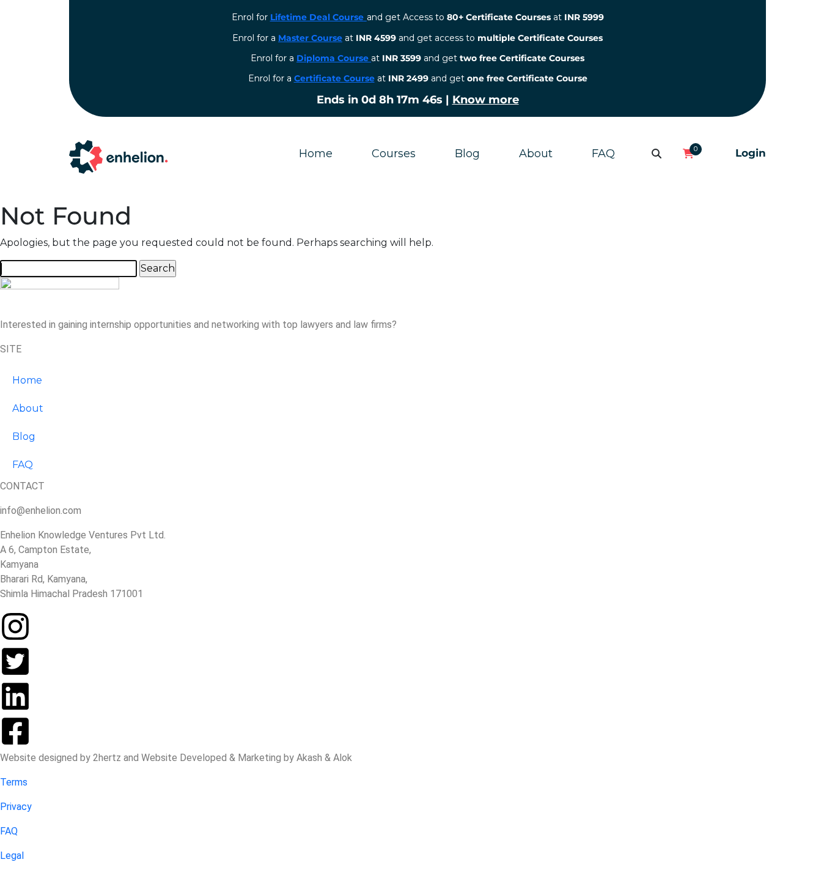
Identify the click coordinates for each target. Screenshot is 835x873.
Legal (12, 855)
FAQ (603, 153)
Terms (14, 782)
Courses (394, 153)
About (536, 153)
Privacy (16, 806)
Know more (485, 99)
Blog (467, 153)
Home (316, 153)
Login (750, 153)
